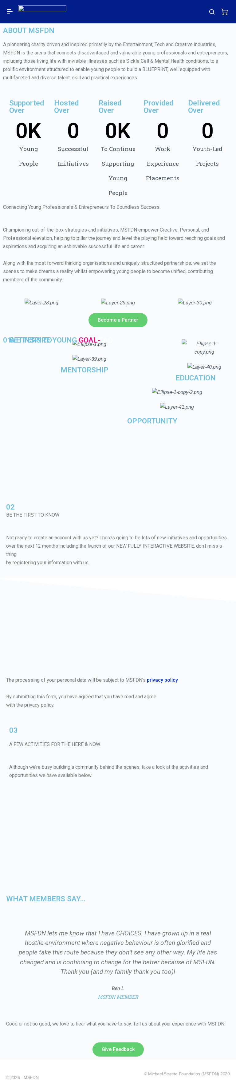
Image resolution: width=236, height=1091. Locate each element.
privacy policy (162, 680)
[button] (118, 320)
